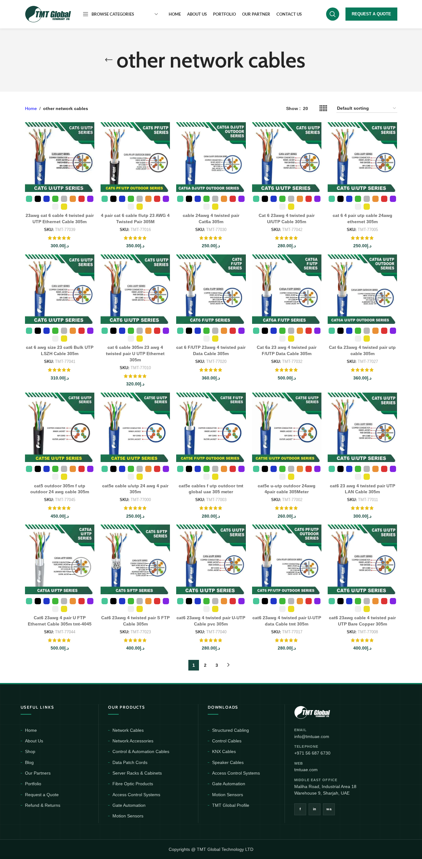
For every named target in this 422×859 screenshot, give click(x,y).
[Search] (332, 14)
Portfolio (33, 783)
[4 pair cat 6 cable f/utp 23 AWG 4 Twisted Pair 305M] (135, 157)
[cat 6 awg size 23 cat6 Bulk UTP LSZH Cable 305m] (59, 289)
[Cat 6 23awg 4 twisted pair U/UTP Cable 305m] (286, 157)
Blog (29, 762)
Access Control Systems (136, 794)
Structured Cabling (230, 730)
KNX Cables (224, 751)
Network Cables (128, 730)
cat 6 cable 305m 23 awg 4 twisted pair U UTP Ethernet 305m (135, 353)
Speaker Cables (228, 762)
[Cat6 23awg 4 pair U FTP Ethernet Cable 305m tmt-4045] (59, 559)
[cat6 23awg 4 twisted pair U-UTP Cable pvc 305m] (211, 559)
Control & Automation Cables (140, 751)
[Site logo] (48, 13)
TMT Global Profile (230, 805)
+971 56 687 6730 (312, 753)
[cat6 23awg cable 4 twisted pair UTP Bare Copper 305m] (362, 559)
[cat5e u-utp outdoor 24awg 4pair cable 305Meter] (286, 427)
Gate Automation (129, 805)
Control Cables (226, 740)
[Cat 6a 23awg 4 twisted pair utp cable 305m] (362, 289)
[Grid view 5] (323, 108)
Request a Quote (42, 794)
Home (31, 108)
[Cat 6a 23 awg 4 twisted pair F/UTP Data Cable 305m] (286, 289)
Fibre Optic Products (132, 783)
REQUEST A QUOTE (371, 14)
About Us (34, 740)
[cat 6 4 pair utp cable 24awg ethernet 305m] (362, 157)
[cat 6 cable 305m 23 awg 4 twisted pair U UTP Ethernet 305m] (135, 289)
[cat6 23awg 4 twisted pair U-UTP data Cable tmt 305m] (286, 559)
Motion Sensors (127, 815)
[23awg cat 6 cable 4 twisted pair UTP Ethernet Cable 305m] (59, 157)
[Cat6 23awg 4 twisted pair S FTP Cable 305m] (135, 559)
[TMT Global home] (326, 711)
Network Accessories (132, 740)
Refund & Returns (42, 805)
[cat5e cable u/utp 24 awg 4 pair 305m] (135, 427)
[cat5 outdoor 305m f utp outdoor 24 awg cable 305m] (59, 427)
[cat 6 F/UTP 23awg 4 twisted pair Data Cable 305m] (211, 289)
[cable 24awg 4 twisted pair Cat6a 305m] (211, 157)
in (314, 809)
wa (328, 809)
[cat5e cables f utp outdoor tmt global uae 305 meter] (211, 427)
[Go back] (109, 60)
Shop (30, 751)
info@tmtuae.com (311, 736)
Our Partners (38, 773)
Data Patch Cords (129, 762)
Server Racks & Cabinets (137, 773)
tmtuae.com (306, 769)
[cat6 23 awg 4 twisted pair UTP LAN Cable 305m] (362, 427)
